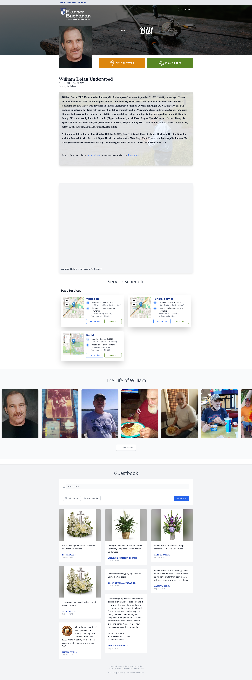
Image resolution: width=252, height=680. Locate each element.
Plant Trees (113, 321)
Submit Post (181, 498)
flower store (133, 155)
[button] (73, 304)
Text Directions (94, 321)
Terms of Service (133, 668)
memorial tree (93, 155)
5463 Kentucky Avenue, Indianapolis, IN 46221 (101, 314)
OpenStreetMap (129, 672)
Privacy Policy (119, 668)
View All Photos (126, 447)
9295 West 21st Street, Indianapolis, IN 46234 (101, 348)
